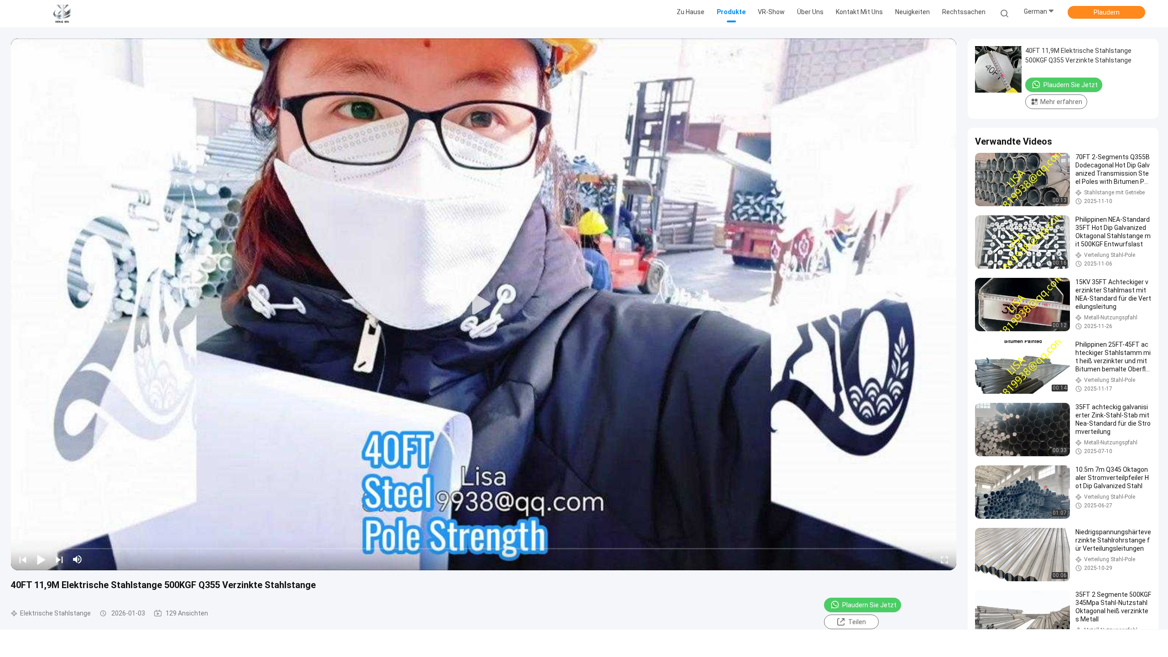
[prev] (23, 559)
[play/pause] (41, 559)
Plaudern (1107, 12)
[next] (59, 559)
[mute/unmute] (77, 559)
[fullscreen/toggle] (944, 559)
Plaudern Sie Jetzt (869, 605)
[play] (483, 304)
